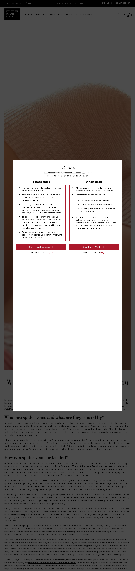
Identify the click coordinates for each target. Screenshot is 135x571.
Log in (49, 252)
